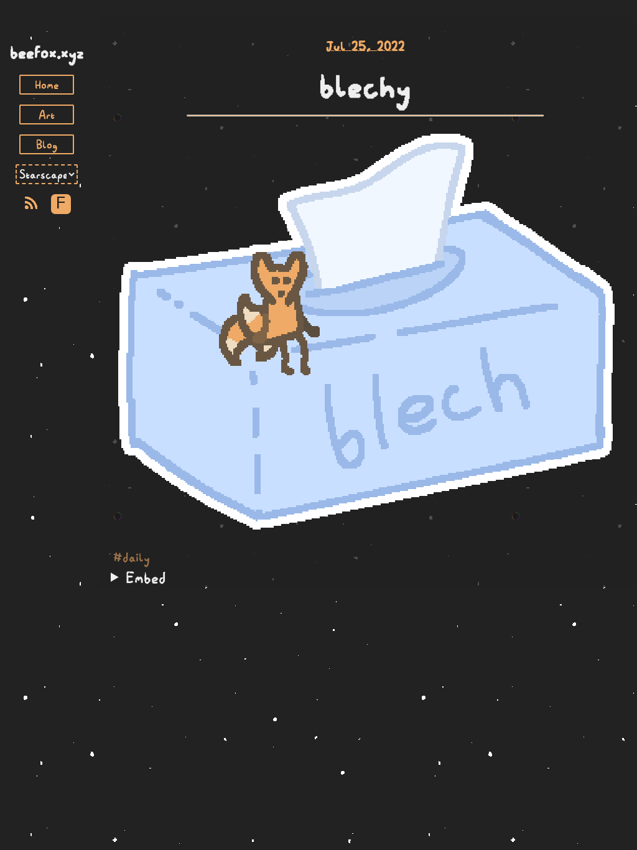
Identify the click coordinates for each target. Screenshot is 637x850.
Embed (146, 577)
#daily (131, 557)
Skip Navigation (46, 30)
